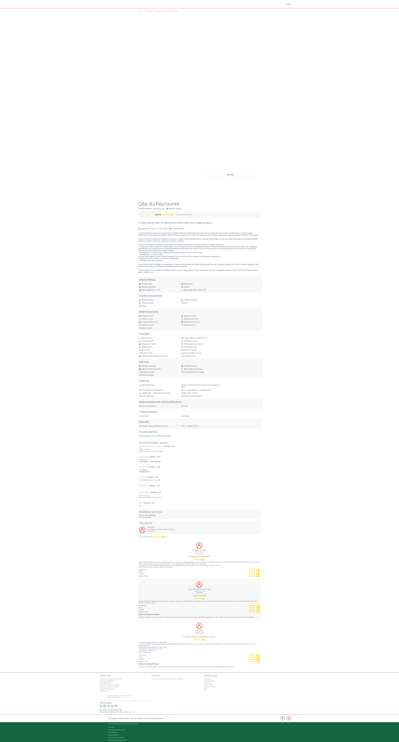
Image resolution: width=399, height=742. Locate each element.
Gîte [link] (205, 689)
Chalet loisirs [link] (208, 685)
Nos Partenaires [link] (105, 683)
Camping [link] (207, 683)
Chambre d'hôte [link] (210, 687)
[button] (288, 4)
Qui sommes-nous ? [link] (107, 689)
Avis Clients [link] (111, 727)
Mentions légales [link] (113, 735)
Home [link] (140, 11)
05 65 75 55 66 (109, 705)
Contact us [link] (104, 691)
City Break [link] (207, 679)
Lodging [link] (149, 11)
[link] (143, 214)
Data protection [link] (112, 732)
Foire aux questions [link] (107, 681)
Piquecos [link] (158, 11)
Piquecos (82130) (175, 209)
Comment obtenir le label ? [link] (110, 685)
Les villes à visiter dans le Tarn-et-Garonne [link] (167, 679)
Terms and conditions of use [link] (110, 679)
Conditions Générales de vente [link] (117, 740)
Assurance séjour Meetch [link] (109, 687)
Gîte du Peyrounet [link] (171, 11)
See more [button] (230, 175)
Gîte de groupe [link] (209, 681)
